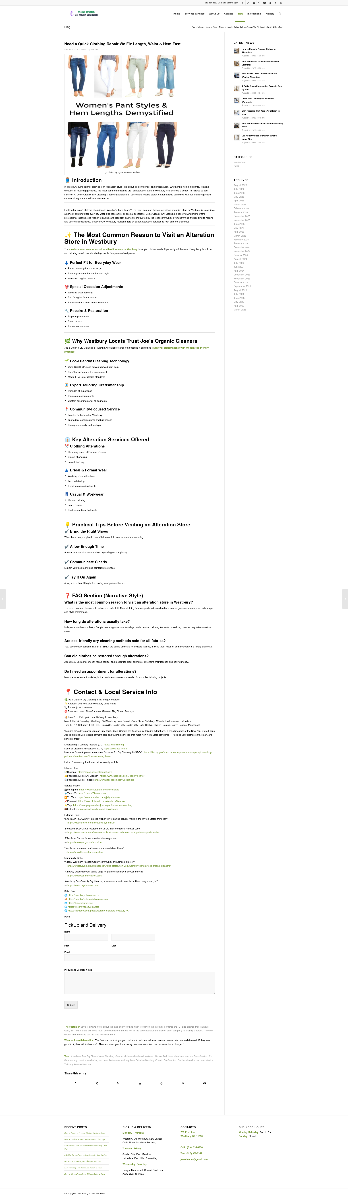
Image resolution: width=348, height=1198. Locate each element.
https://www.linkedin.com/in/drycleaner (98, 809)
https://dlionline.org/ (114, 744)
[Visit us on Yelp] (161, 1083)
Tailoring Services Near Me (77, 1064)
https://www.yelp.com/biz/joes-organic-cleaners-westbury (103, 805)
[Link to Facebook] (242, 2)
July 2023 (239, 294)
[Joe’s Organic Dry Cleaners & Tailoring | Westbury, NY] (84, 14)
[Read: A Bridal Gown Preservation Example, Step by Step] (237, 88)
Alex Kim (94, 49)
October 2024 (241, 255)
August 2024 (240, 259)
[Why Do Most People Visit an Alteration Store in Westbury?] (3, 599)
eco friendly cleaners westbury (114, 1060)
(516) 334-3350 (195, 1147)
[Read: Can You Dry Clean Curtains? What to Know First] (237, 137)
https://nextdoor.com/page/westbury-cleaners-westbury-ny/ (98, 910)
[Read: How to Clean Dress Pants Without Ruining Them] (237, 125)
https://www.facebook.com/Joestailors (114, 779)
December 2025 (242, 216)
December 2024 (242, 247)
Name (67, 931)
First (66, 945)
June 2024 (239, 266)
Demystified (161, 1056)
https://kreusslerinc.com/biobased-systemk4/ (91, 822)
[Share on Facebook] (75, 1083)
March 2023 (240, 309)
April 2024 (239, 270)
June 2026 (239, 193)
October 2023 (241, 282)
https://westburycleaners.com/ (83, 885)
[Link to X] (275, 2)
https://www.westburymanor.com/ (84, 875)
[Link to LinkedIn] (253, 2)
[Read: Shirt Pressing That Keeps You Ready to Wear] (237, 113)
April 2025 (239, 231)
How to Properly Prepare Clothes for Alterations (84, 1133)
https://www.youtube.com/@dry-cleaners (99, 797)
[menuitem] (176, 14)
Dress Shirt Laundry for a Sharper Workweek (83, 1161)
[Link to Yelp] (270, 2)
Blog (67, 27)
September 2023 (242, 286)
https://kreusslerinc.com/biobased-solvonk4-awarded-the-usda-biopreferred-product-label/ (113, 832)
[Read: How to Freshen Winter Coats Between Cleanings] (237, 63)
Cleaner (119, 1056)
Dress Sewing (200, 1056)
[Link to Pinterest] (259, 2)
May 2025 (239, 228)
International (240, 162)
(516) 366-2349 (194, 1153)
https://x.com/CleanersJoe (92, 793)
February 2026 (241, 208)
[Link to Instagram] (248, 2)
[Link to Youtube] (264, 2)
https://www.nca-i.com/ (116, 748)
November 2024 (242, 251)
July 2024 (239, 263)
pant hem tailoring (205, 1060)
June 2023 (239, 298)
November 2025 (242, 220)
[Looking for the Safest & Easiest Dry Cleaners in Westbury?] (345, 599)
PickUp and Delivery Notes (78, 969)
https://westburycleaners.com (83, 895)
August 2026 (240, 185)
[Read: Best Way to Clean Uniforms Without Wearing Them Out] (237, 75)
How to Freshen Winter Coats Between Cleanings (84, 1139)
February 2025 (241, 239)
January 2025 (241, 243)
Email (67, 952)
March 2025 (240, 235)
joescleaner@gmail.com (194, 1159)
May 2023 (239, 301)
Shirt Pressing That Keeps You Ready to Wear (83, 1167)
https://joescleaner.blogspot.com (95, 772)
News (83, 49)
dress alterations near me (180, 1056)
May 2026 (239, 196)
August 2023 (240, 290)
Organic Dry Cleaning (165, 1060)
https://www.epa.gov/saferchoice (84, 842)
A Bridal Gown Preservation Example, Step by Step (85, 1155)
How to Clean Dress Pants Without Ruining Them (84, 1173)
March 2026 (240, 204)
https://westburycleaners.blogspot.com (88, 899)
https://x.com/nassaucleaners (83, 906)
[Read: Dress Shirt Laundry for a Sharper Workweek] (237, 100)
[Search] (280, 14)
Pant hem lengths (186, 1060)
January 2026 (241, 212)
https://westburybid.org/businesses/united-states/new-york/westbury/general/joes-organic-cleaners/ (119, 865)
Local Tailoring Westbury (142, 1060)
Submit (71, 1005)
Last (113, 945)
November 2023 (242, 278)
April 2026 (239, 200)
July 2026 (239, 189)
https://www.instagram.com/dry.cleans (99, 789)
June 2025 (239, 224)
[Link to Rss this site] (281, 2)
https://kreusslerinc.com (80, 903)
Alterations (76, 1056)
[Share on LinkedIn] (140, 1083)
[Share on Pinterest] (118, 1083)
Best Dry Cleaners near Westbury (98, 1056)
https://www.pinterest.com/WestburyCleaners (101, 801)
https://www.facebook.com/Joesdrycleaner (122, 775)
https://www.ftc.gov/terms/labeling (85, 852)
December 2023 (242, 274)
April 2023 (239, 305)
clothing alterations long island (139, 1056)
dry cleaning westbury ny (86, 1060)
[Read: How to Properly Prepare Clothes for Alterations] (237, 51)
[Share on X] (96, 1083)
